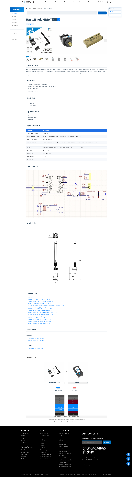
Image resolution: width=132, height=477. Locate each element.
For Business (44, 433)
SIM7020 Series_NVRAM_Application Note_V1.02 (40, 316)
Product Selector (64, 458)
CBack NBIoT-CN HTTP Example (36, 340)
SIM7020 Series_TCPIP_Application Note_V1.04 (39, 321)
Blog (22, 438)
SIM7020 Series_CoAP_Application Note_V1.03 (39, 303)
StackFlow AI (62, 444)
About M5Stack (26, 433)
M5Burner (43, 448)
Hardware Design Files (65, 460)
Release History (63, 462)
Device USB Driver (45, 459)
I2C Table (61, 455)
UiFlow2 (42, 445)
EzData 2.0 (43, 452)
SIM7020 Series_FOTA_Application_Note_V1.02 (39, 307)
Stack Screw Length (65, 466)
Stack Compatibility (65, 464)
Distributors (24, 450)
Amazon (23, 456)
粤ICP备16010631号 (107, 474)
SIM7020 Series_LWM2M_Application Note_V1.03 (40, 310)
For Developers (44, 435)
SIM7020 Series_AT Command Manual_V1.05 (39, 323)
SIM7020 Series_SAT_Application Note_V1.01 (39, 317)
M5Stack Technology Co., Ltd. (35, 474)
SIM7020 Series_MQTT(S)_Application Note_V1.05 (40, 314)
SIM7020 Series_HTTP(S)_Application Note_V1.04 (40, 308)
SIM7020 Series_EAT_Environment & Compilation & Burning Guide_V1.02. (46, 305)
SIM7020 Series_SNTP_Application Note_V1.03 (39, 319)
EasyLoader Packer (45, 454)
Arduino (61, 440)
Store (56, 2)
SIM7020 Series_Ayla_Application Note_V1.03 (39, 299)
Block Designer (44, 450)
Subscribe (106, 442)
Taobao (23, 459)
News (23, 435)
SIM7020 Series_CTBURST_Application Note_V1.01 (40, 301)
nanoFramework (64, 449)
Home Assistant (63, 446)
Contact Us (24, 442)
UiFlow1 (42, 443)
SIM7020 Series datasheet (34, 297)
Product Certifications (65, 453)
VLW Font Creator (45, 456)
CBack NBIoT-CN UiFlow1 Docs (35, 348)
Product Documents (65, 433)
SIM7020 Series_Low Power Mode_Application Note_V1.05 (42, 312)
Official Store (25, 452)
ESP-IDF (61, 442)
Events (23, 440)
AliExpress (24, 454)
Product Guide (63, 451)
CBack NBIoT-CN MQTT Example (36, 338)
